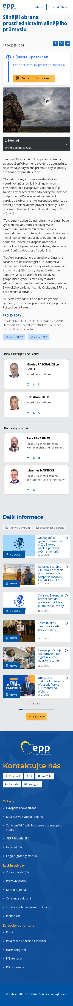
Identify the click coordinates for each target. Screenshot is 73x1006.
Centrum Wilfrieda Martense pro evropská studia (34, 827)
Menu (39, 7)
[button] (66, 144)
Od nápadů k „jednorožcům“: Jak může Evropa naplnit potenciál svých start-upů (50, 544)
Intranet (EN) (14, 847)
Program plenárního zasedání (26, 941)
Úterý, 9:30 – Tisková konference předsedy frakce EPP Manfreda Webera (51, 684)
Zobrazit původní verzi (36, 78)
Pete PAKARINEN (38, 438)
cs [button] (49, 7)
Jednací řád (13, 916)
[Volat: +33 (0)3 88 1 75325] (39, 412)
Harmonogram (16, 950)
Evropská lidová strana (21, 808)
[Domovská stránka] (9, 7)
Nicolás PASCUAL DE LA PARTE (43, 366)
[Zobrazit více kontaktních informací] (45, 384)
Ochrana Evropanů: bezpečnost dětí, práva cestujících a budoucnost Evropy (51, 601)
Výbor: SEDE (16, 337)
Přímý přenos (15, 967)
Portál (10, 932)
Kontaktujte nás (16, 890)
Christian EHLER (38, 397)
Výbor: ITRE (40, 337)
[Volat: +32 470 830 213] (33, 458)
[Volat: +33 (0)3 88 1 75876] (39, 384)
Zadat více (39, 716)
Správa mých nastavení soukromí (28, 907)
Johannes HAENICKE (40, 470)
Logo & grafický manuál (21, 856)
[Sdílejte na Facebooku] (55, 43)
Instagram (34, 784)
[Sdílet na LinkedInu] (67, 43)
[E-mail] (28, 384)
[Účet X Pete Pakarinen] (39, 458)
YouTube (47, 776)
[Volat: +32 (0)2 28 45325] (33, 412)
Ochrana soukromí (18, 898)
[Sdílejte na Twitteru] (61, 43)
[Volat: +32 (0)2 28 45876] (33, 384)
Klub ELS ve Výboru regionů (24, 817)
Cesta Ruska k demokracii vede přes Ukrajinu (48, 626)
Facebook (15, 776)
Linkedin (14, 784)
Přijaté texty (14, 958)
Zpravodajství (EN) (18, 872)
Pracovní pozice (16, 881)
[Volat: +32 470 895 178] (33, 490)
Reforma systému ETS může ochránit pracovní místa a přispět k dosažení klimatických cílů (50, 573)
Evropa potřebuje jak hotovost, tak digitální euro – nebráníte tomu (49, 655)
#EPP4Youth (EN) (17, 838)
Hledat (64, 7)
